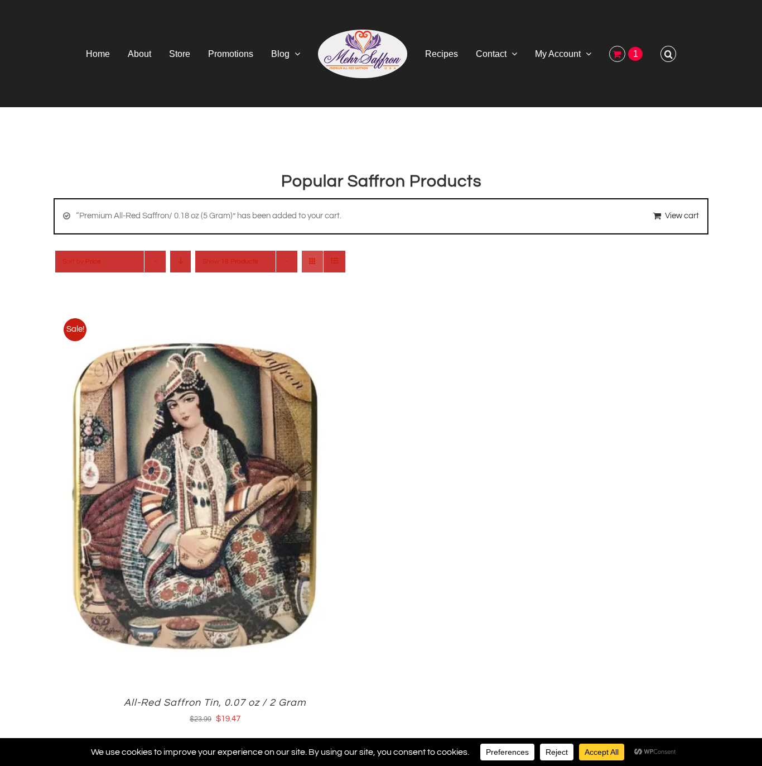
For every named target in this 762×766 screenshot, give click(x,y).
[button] (629, 53)
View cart (682, 216)
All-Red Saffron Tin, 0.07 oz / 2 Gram (215, 702)
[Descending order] (180, 261)
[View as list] (334, 261)
